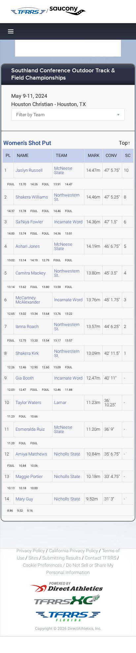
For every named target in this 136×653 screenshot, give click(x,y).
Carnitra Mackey (31, 273)
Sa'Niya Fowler (29, 221)
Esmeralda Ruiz (30, 429)
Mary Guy (24, 498)
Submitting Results (61, 558)
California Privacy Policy (73, 550)
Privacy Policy (31, 550)
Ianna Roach (27, 326)
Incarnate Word (68, 221)
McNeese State (63, 170)
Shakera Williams (32, 197)
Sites (33, 558)
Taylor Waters (28, 402)
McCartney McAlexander (28, 300)
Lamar (60, 402)
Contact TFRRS (101, 558)
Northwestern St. (67, 197)
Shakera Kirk (27, 353)
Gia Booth (25, 378)
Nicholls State (67, 454)
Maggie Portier (29, 476)
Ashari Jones (28, 246)
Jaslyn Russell (29, 170)
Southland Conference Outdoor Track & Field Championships (63, 74)
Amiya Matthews (31, 454)
